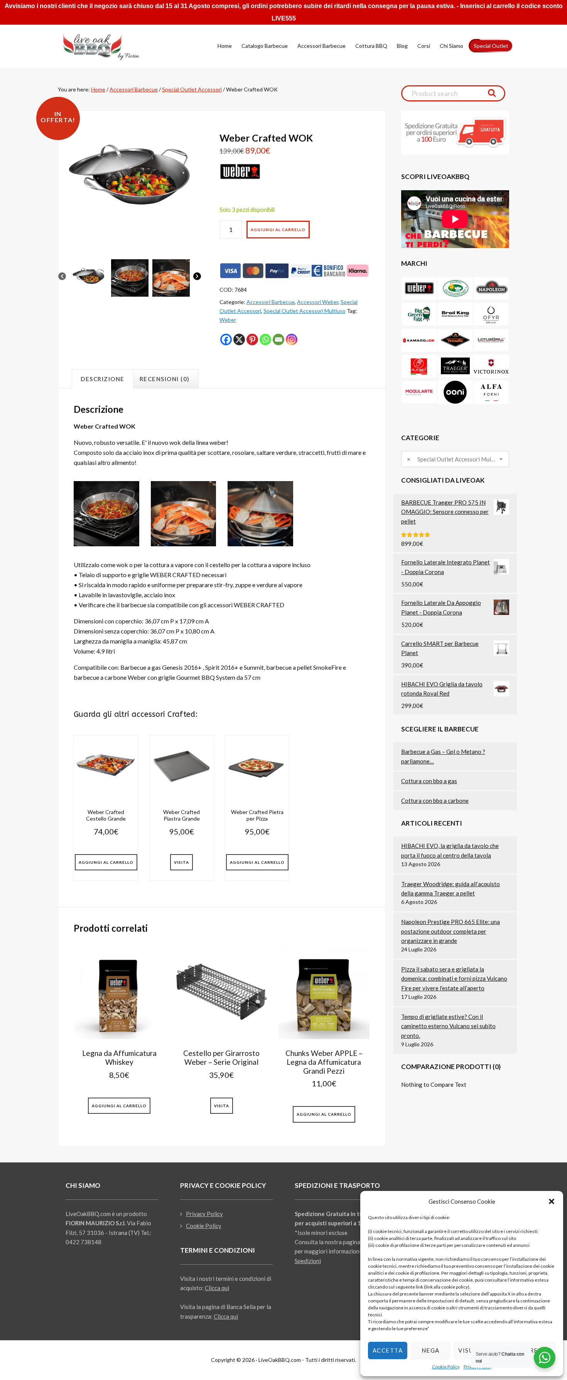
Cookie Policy (446, 1367)
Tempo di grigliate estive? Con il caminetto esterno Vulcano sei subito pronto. (448, 1026)
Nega (431, 1350)
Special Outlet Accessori (192, 89)
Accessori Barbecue (134, 89)
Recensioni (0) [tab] (165, 378)
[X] (239, 339)
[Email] (278, 339)
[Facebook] (226, 339)
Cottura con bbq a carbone (435, 800)
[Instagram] (291, 339)
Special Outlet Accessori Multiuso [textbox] (452, 459)
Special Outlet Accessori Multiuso (304, 310)
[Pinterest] (252, 339)
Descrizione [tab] (103, 378)
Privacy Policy (204, 1213)
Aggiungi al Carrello (278, 229)
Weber (227, 319)
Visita (181, 862)
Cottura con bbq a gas (429, 780)
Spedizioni (308, 1260)
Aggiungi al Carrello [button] (106, 862)
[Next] (197, 277)
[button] (551, 1201)
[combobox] (455, 459)
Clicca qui (217, 1287)
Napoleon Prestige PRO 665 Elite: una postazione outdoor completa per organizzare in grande (450, 931)
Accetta (388, 1350)
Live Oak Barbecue (108, 46)
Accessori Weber (317, 302)
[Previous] (62, 277)
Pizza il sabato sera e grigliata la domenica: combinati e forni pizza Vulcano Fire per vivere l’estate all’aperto (454, 979)
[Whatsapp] (265, 339)
